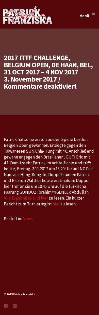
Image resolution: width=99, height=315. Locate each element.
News (28, 218)
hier (56, 204)
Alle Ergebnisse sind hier (26, 198)
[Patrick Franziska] (28, 16)
